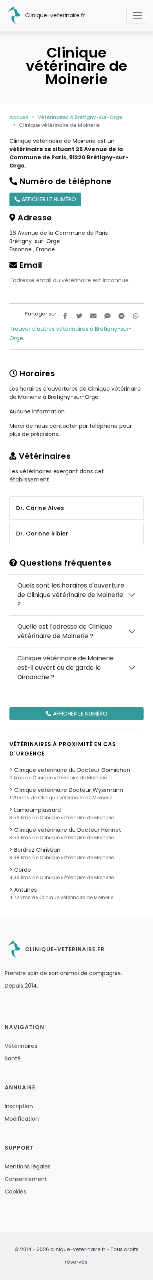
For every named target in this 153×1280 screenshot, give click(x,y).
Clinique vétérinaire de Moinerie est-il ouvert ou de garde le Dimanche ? (65, 667)
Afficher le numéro (48, 199)
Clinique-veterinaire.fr (54, 15)
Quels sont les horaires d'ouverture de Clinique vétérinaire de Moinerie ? (70, 595)
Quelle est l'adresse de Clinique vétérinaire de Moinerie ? (64, 631)
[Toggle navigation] (137, 15)
